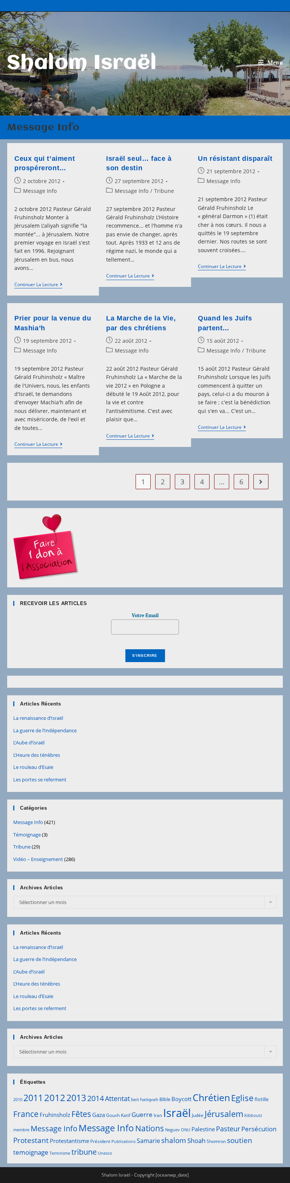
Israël (177, 1112)
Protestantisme (69, 1140)
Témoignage (27, 834)
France (26, 1113)
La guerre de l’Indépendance (45, 730)
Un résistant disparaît (235, 158)
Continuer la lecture (38, 285)
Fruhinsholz (55, 1114)
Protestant (31, 1140)
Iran (158, 1115)
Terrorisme (59, 1153)
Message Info (40, 190)
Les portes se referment (39, 779)
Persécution (258, 1128)
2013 (76, 1098)
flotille (261, 1099)
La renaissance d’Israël (38, 718)
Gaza (98, 1114)
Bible (164, 1099)
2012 (54, 1097)
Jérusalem (224, 1113)
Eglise (242, 1097)
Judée (198, 1115)
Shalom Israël (82, 63)
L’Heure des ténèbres (36, 755)
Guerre (142, 1114)
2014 (95, 1098)
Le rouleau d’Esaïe (33, 767)
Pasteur (228, 1128)
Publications (123, 1141)
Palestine (203, 1129)
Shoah (196, 1140)
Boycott (181, 1099)
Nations (149, 1128)
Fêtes (81, 1114)
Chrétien (211, 1097)
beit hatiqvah (144, 1099)
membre (21, 1129)
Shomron (216, 1141)
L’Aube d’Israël (29, 742)
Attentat (117, 1098)
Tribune (164, 190)
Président (100, 1141)
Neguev (172, 1129)
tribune (84, 1151)
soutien (239, 1140)
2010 (17, 1099)
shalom (173, 1140)
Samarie (148, 1141)
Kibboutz (253, 1115)
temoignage (30, 1152)
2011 (33, 1098)
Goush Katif (118, 1115)
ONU (185, 1129)
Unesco (105, 1153)
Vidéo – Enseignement (38, 859)
